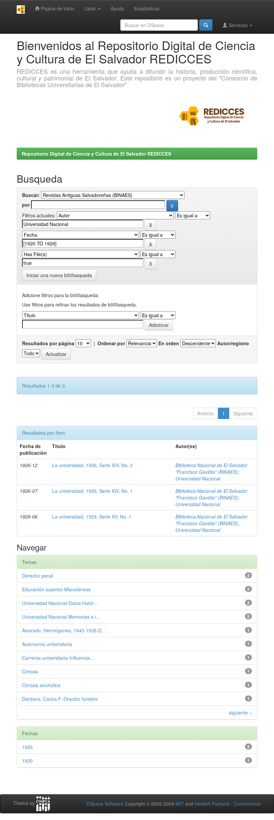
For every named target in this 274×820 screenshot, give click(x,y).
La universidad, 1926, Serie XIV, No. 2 (92, 465)
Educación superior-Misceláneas (56, 589)
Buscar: (31, 195)
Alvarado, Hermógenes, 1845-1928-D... (64, 630)
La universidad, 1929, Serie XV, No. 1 (91, 516)
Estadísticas (146, 8)
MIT (179, 803)
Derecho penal (37, 575)
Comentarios (247, 803)
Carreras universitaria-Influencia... (58, 657)
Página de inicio (56, 8)
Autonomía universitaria (47, 644)
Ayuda (117, 8)
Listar (90, 8)
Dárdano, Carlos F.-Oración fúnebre (60, 698)
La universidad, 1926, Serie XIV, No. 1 (92, 490)
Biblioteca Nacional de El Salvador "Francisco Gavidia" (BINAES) (211, 468)
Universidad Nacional (197, 478)
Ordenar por (111, 343)
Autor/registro (233, 343)
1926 (27, 747)
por (26, 204)
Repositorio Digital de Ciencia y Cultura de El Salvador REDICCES (96, 153)
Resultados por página (48, 343)
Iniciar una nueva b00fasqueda (59, 275)
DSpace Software (105, 803)
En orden (168, 343)
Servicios (238, 25)
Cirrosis (30, 671)
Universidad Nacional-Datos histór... (60, 603)
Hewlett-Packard (211, 803)
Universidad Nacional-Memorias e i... (61, 616)
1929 (27, 760)
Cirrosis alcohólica (41, 685)
